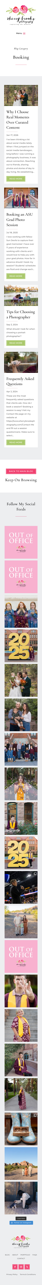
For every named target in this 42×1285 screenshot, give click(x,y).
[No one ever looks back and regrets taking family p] (21, 749)
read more (15, 179)
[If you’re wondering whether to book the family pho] (21, 715)
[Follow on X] (27, 1266)
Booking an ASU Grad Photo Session (19, 219)
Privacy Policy (11, 1274)
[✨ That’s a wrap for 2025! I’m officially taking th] (21, 576)
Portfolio (25, 1255)
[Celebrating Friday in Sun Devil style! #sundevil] (21, 784)
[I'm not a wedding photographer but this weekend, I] (21, 1129)
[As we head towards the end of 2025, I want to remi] (21, 853)
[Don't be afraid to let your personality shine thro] (21, 1025)
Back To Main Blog (21, 471)
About (15, 1255)
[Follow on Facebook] (15, 1266)
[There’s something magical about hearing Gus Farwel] (21, 887)
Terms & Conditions (28, 1274)
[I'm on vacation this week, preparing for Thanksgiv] (21, 956)
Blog (7, 1255)
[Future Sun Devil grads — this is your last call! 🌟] (21, 818)
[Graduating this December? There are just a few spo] (21, 1060)
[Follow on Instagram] (21, 1266)
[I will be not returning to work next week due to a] (21, 542)
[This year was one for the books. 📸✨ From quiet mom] (21, 680)
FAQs (34, 1255)
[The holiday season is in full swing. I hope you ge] (21, 922)
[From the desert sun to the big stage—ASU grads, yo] (21, 645)
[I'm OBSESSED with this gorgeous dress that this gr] (21, 1094)
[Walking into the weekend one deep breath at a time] (21, 1163)
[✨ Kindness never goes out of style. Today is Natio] (21, 1198)
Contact (21, 1259)
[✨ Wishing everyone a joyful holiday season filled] (21, 611)
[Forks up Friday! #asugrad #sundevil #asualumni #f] (21, 991)
